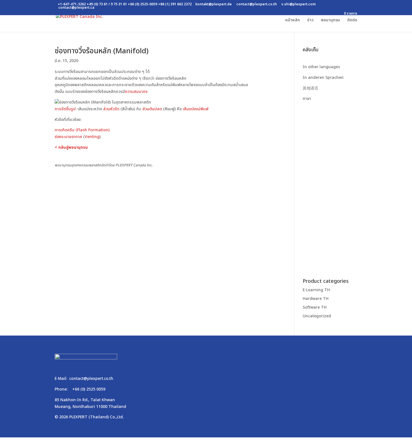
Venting (92, 137)
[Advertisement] (330, 186)
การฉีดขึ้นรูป (65, 109)
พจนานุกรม (330, 20)
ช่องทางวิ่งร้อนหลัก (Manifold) (102, 51)
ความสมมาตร (136, 92)
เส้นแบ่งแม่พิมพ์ (196, 109)
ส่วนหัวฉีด (111, 109)
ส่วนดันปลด (152, 109)
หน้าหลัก (292, 20)
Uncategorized (317, 316)
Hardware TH (315, 299)
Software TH (315, 307)
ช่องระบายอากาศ (68, 137)
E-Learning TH (316, 290)
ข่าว (310, 20)
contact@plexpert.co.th (91, 379)
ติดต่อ (352, 20)
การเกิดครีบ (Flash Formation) (82, 130)
